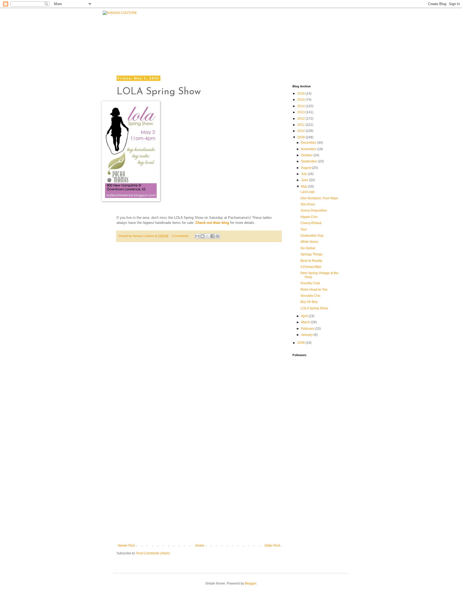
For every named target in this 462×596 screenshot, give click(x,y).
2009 (301, 137)
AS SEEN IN (338, 37)
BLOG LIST (302, 37)
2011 (301, 125)
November (309, 149)
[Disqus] (199, 325)
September (309, 161)
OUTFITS (207, 38)
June (305, 180)
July (304, 174)
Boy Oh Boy (309, 302)
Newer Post (126, 545)
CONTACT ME (266, 37)
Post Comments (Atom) (153, 553)
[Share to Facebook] (212, 236)
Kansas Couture (144, 235)
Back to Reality (311, 261)
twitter (269, 50)
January (307, 335)
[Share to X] (207, 236)
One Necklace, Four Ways (319, 198)
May (304, 186)
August (306, 168)
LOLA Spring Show (314, 308)
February (308, 328)
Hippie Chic (309, 217)
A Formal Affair (311, 267)
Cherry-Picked (311, 223)
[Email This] (197, 236)
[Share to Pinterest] (217, 236)
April (305, 316)
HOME (152, 45)
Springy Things (311, 254)
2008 (301, 343)
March (306, 322)
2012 (301, 118)
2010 (301, 131)
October (307, 155)
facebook (238, 50)
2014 (301, 106)
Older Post (272, 545)
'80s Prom (308, 204)
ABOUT (234, 37)
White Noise (309, 242)
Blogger (250, 583)
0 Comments (180, 235)
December (309, 143)
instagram (300, 50)
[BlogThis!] (202, 236)
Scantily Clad (310, 283)
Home (199, 545)
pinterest (333, 50)
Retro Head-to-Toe (314, 289)
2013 (301, 112)
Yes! (304, 229)
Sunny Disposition (314, 210)
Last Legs (308, 192)
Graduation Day (312, 235)
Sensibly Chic (311, 296)
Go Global (308, 248)
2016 (301, 93)
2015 (301, 100)
